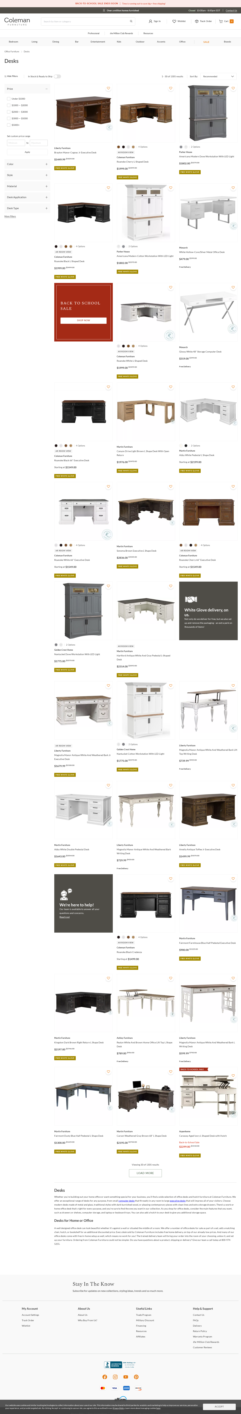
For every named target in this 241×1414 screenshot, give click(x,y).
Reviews (202, 1347)
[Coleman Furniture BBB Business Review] (120, 1367)
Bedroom (13, 42)
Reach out (65, 917)
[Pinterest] (136, 1378)
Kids (119, 42)
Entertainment (98, 42)
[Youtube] (125, 1378)
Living (34, 42)
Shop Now (83, 321)
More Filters (10, 216)
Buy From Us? (87, 1320)
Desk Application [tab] (16, 197)
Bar (77, 42)
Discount (145, 1320)
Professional (93, 33)
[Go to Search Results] (131, 21)
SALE (206, 42)
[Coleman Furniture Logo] (17, 24)
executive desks (178, 1200)
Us (82, 1314)
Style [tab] (10, 174)
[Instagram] (115, 1378)
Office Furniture (11, 51)
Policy (200, 1331)
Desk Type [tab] (13, 208)
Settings (30, 1314)
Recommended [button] (210, 76)
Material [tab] (12, 186)
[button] (154, 21)
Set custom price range (18, 136)
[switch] (57, 76)
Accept (219, 1407)
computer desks (127, 1200)
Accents (161, 42)
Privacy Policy (118, 1408)
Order (28, 1320)
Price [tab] (10, 88)
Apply (27, 152)
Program (143, 1314)
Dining (55, 42)
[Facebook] (104, 1378)
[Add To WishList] (108, 88)
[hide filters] (12, 76)
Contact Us (231, 10)
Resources (148, 33)
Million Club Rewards (121, 33)
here (158, 1408)
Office (182, 42)
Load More (145, 1173)
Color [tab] (10, 163)
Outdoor (140, 42)
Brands (227, 42)
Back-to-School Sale (189, 1142)
